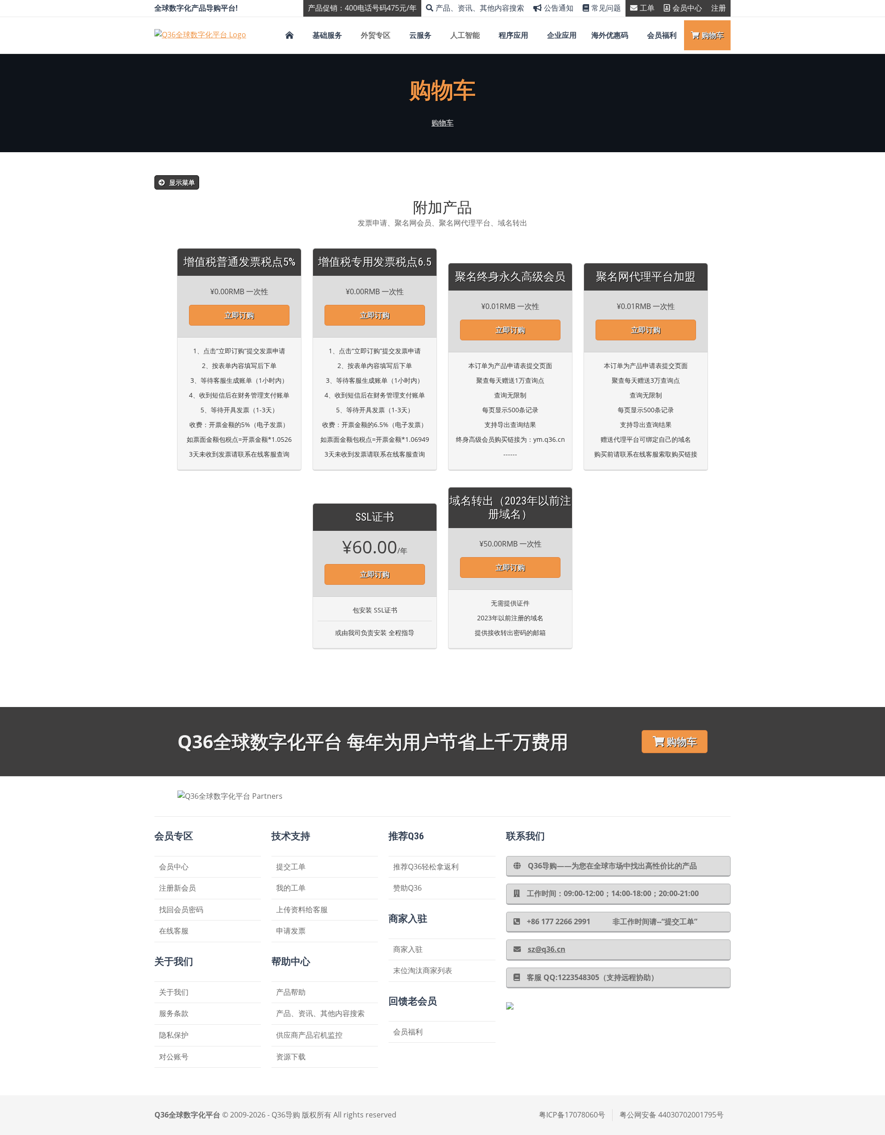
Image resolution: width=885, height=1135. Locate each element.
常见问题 (606, 8)
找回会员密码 (181, 909)
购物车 (713, 35)
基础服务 (327, 35)
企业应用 (562, 35)
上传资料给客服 (302, 909)
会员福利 (662, 35)
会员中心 (687, 8)
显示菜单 (181, 182)
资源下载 (291, 1057)
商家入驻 (408, 949)
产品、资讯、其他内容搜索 (480, 8)
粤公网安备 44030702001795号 (672, 1115)
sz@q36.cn (547, 949)
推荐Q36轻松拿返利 (426, 867)
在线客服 (174, 931)
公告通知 (558, 8)
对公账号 (174, 1057)
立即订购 (239, 315)
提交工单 (291, 867)
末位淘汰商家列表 (422, 970)
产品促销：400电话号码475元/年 (362, 8)
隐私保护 (174, 1035)
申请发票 (291, 931)
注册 (718, 8)
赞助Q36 (407, 888)
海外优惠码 (609, 35)
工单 (647, 8)
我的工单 (291, 888)
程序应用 (513, 35)
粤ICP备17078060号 (572, 1115)
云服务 (420, 35)
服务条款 (174, 1013)
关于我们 (174, 992)
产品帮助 (291, 992)
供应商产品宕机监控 (309, 1035)
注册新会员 (177, 888)
